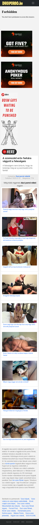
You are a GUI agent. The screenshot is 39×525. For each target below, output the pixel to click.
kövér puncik (10, 464)
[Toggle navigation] (33, 3)
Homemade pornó (24, 511)
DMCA (22, 522)
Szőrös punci (7, 513)
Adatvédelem (29, 522)
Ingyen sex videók (17, 516)
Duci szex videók (23, 504)
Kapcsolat (8, 522)
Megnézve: (26, 178)
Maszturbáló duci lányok (11, 506)
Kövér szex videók (9, 511)
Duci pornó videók (23, 176)
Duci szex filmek (26, 508)
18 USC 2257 (16, 522)
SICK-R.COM (30, 516)
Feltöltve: (8, 178)
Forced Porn (13, 508)
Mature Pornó (19, 513)
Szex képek (25, 499)
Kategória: (11, 176)
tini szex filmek (18, 480)
